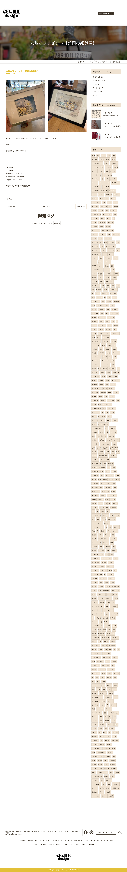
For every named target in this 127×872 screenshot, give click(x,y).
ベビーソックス (105, 460)
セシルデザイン (108, 274)
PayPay (106, 622)
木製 (113, 270)
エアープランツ (107, 404)
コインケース (103, 693)
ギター (101, 226)
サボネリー (106, 341)
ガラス (100, 262)
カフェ (104, 155)
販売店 (107, 266)
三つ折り (114, 471)
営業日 (117, 475)
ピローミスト (106, 657)
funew (106, 313)
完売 (97, 677)
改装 (116, 725)
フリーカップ (114, 614)
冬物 (100, 642)
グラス (110, 325)
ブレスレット (108, 258)
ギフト (108, 353)
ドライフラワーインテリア (99, 191)
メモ (115, 329)
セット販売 (95, 444)
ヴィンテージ (110, 634)
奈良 (106, 396)
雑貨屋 (94, 278)
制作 (110, 649)
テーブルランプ (96, 784)
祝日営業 (104, 562)
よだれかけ (95, 460)
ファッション (96, 796)
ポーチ (114, 689)
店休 (103, 301)
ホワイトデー (114, 163)
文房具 (110, 202)
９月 (102, 475)
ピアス (104, 250)
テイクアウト (115, 183)
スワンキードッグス (97, 614)
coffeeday (100, 499)
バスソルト (107, 756)
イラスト (100, 171)
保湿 (106, 171)
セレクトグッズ (98, 88)
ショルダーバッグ (113, 713)
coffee (108, 420)
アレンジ (112, 384)
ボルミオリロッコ (97, 626)
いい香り (94, 321)
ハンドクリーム (107, 175)
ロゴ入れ (106, 642)
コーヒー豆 (95, 246)
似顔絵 (107, 380)
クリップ (94, 282)
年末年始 (100, 586)
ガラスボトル (114, 313)
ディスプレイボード (97, 428)
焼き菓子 (106, 721)
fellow (104, 732)
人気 (117, 242)
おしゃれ (108, 792)
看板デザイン (96, 491)
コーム (101, 432)
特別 (110, 570)
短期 (104, 630)
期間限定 (94, 384)
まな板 (94, 309)
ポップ (107, 661)
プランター (95, 483)
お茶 (115, 677)
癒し (109, 234)
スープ (94, 171)
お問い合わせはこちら (106, 14)
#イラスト (48, 223)
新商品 (100, 274)
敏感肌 (113, 491)
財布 (104, 464)
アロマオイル (96, 361)
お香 (110, 357)
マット (114, 444)
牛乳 (101, 622)
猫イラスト (95, 705)
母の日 (101, 282)
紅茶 (101, 547)
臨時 (99, 479)
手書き (94, 369)
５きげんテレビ (96, 515)
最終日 (94, 416)
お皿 (102, 313)
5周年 (115, 685)
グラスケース (105, 638)
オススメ (114, 341)
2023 (107, 606)
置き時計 (112, 764)
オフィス (109, 685)
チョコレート (96, 286)
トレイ (99, 448)
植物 (99, 404)
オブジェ (110, 752)
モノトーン (113, 432)
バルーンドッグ (101, 752)
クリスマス (107, 547)
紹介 (108, 511)
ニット (116, 558)
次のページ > (81, 206)
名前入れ (110, 222)
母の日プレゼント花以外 (99, 701)
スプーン (112, 499)
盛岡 (93, 155)
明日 (111, 543)
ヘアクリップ (95, 376)
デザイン (110, 701)
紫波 (106, 499)
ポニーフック (95, 673)
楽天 (110, 527)
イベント (94, 258)
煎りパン (94, 717)
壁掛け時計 (101, 634)
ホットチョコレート (107, 230)
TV (97, 511)
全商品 (101, 384)
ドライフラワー (96, 187)
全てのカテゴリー (99, 77)
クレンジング (101, 594)
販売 (117, 452)
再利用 (94, 317)
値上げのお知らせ (103, 539)
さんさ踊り (103, 725)
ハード (116, 697)
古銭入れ (94, 693)
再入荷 (94, 452)
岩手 (105, 713)
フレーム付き (96, 665)
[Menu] (122, 11)
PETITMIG (112, 760)
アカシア (112, 396)
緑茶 (93, 681)
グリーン (111, 479)
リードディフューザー (113, 440)
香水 (113, 365)
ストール (115, 503)
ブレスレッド (111, 345)
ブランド (115, 732)
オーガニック (96, 365)
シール (94, 195)
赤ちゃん (106, 278)
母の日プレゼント (97, 697)
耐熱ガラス (116, 234)
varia (113, 665)
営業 (93, 305)
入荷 (113, 321)
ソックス (94, 582)
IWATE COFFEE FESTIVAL (110, 768)
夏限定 (94, 424)
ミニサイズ (116, 372)
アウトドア (101, 309)
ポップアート (105, 665)
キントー (108, 226)
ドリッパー (107, 262)
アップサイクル (96, 748)
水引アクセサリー (110, 246)
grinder (94, 669)
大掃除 (94, 590)
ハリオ (116, 258)
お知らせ (109, 301)
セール (103, 345)
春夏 (108, 286)
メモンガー (109, 329)
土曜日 (114, 626)
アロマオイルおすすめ (108, 361)
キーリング (113, 293)
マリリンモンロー (97, 574)
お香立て (94, 440)
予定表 (94, 479)
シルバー (111, 562)
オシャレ (112, 198)
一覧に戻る (46, 206)
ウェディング (111, 519)
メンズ (108, 372)
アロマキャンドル (102, 772)
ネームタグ (113, 539)
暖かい (102, 218)
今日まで (94, 547)
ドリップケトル (96, 653)
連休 (113, 286)
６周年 (94, 764)
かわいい (100, 195)
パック (94, 728)
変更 (114, 547)
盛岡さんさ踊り (96, 408)
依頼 (101, 349)
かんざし (110, 725)
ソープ (114, 297)
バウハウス (109, 780)
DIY (106, 428)
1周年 (101, 582)
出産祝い (114, 278)
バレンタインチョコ (97, 606)
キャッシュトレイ (108, 610)
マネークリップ (96, 464)
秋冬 (93, 511)
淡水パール (110, 566)
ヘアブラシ (101, 353)
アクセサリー (97, 91)
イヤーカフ (106, 337)
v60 (118, 649)
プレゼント (116, 784)
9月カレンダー (109, 475)
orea (93, 689)
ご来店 (115, 594)
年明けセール (115, 590)
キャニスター (115, 333)
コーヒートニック (103, 424)
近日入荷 (105, 618)
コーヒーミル (102, 669)
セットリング (108, 238)
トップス (115, 657)
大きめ (100, 503)
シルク (108, 218)
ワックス (106, 270)
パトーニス (100, 709)
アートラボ (111, 317)
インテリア (9, 199)
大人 (111, 772)
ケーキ (113, 721)
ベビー (100, 278)
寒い (93, 519)
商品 (111, 448)
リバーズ (94, 602)
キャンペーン (95, 345)
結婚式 (106, 163)
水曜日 (107, 321)
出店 (101, 258)
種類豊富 (103, 400)
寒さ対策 (105, 507)
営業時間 (98, 290)
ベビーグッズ (113, 456)
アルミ (102, 677)
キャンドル (109, 167)
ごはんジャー (115, 638)
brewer (98, 689)
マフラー (94, 507)
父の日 (94, 329)
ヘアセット (111, 400)
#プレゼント (37, 223)
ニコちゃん (107, 349)
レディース (95, 218)
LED (108, 705)
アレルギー (109, 709)
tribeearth (107, 740)
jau (101, 740)
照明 (104, 784)
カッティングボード (102, 305)
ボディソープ (105, 491)
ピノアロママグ (103, 456)
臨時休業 (109, 677)
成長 (117, 479)
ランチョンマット (105, 444)
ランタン (113, 705)
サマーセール (115, 380)
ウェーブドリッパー (97, 527)
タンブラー (113, 179)
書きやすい (95, 495)
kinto (98, 681)
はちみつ (94, 622)
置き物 (94, 586)
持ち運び (105, 543)
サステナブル (96, 301)
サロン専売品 (108, 487)
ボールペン (95, 206)
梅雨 (115, 357)
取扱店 (116, 325)
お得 (107, 384)
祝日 (105, 649)
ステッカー (112, 191)
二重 (105, 503)
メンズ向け (114, 606)
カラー (111, 254)
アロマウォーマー (113, 531)
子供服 (100, 760)
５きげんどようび (97, 776)
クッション (100, 661)
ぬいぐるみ (112, 645)
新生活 (116, 167)
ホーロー (116, 195)
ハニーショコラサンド (98, 744)
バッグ (98, 293)
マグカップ (109, 195)
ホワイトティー (96, 657)
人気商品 (100, 380)
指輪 (112, 266)
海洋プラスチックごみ (109, 748)
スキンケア (95, 372)
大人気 (104, 519)
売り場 (105, 290)
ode (110, 732)
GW (93, 290)
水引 (102, 246)
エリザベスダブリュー (98, 420)
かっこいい (104, 206)
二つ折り (110, 464)
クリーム (112, 171)
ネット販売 (107, 626)
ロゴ (114, 630)
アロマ (107, 471)
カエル (112, 582)
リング (100, 238)
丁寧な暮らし (115, 788)
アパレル (100, 210)
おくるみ (104, 645)
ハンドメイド (96, 250)
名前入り (111, 388)
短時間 (105, 479)
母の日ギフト (109, 282)
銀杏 (110, 717)
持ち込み (103, 531)
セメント (116, 772)
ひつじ (114, 349)
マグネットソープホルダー (108, 483)
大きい (112, 305)
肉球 (107, 412)
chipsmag (94, 736)
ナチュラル (95, 400)
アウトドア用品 (102, 369)
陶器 (114, 756)
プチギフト (103, 234)
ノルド (102, 372)
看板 (115, 487)
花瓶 (117, 286)
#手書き (57, 223)
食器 (108, 309)
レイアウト (104, 570)
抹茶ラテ (111, 242)
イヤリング (111, 250)
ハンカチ (110, 376)
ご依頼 (94, 210)
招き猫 (103, 673)
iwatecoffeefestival (97, 713)
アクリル (94, 578)
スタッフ (116, 673)
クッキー (94, 725)
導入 (93, 531)
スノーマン (101, 550)
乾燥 (98, 519)
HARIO (109, 392)
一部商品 (98, 618)
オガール (99, 297)
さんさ (94, 404)
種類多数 (112, 618)
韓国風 (111, 693)
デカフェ (111, 436)
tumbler (104, 681)
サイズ (94, 238)
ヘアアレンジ (96, 230)
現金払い (111, 728)
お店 (109, 630)
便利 (104, 408)
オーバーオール (96, 357)
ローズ (109, 416)
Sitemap (91, 844)
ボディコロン (101, 317)
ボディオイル (101, 416)
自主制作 (110, 574)
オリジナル (112, 369)
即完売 (107, 452)
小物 (108, 689)
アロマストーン (96, 214)
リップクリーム (96, 175)
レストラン (111, 669)
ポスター (114, 661)
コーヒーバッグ (96, 543)
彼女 (107, 614)
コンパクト (95, 475)
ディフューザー (107, 214)
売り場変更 (113, 507)
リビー (94, 325)
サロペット (116, 353)
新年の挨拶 (106, 590)
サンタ (94, 550)
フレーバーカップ (97, 523)
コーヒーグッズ (112, 495)
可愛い (106, 764)
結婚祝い (94, 792)
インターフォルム (97, 768)
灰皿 (93, 337)
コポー (102, 705)
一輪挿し (109, 744)
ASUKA (94, 760)
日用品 (111, 796)
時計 (100, 732)
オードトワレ (105, 365)
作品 (110, 206)
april (104, 689)
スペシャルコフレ (97, 756)
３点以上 (111, 578)
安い (104, 202)
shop (93, 436)
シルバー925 (95, 562)
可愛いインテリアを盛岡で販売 (18, 186)
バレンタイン (110, 602)
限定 (109, 784)
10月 (111, 515)
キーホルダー (102, 222)
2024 (93, 772)
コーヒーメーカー (97, 242)
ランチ (105, 254)
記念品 (106, 582)
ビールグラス (102, 325)
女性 (116, 376)
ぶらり (106, 776)
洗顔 (93, 709)
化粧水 (94, 649)
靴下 (115, 214)
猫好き (110, 673)
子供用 (94, 353)
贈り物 (116, 206)
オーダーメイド (104, 198)
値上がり (105, 448)
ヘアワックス (108, 697)
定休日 (101, 321)
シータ (112, 412)
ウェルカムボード (97, 163)
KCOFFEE (94, 396)
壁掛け (94, 634)
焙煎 (101, 717)
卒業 (106, 554)
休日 (117, 250)
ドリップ (115, 392)
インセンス (95, 740)
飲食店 (113, 642)
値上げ (94, 539)
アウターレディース (97, 554)
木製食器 (94, 349)
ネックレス (95, 570)
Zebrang (100, 728)
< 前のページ (11, 206)
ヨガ (108, 550)
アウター (114, 550)
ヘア (106, 179)
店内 (113, 452)
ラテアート (95, 313)
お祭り (112, 776)
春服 (107, 210)
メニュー (114, 420)
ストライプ (95, 780)
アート (99, 337)
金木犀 (113, 467)
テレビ (102, 511)
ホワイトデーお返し (97, 167)
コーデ (105, 357)
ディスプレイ (113, 290)
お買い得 (103, 392)
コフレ (114, 736)
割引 (115, 570)
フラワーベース (96, 202)
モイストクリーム (97, 487)
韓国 (93, 661)
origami (94, 456)
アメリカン (112, 428)
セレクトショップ (104, 788)
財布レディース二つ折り (98, 467)
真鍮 (93, 297)
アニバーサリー (96, 610)
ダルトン (100, 329)
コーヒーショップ (104, 183)
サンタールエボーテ (97, 471)
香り (109, 155)
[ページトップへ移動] (120, 832)
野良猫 (94, 535)
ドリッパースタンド (103, 333)
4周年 (116, 274)
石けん (109, 594)
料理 (99, 630)
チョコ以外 (115, 740)
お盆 (107, 432)
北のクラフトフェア (105, 736)
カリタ (94, 333)
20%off (94, 732)
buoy (93, 752)
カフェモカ (115, 309)
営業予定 (105, 515)
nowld (93, 594)
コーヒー (96, 95)
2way (111, 554)
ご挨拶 (94, 598)
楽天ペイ (116, 527)
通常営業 (101, 602)
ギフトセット (96, 645)
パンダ (117, 515)
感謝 (103, 286)
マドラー (94, 198)
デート (101, 792)
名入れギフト (103, 578)
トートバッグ (111, 408)
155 (115, 717)
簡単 (105, 242)
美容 (114, 155)
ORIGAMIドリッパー (97, 266)
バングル (94, 721)
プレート (106, 535)
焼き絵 (113, 159)
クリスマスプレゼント (98, 566)
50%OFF (94, 642)
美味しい (94, 234)
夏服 (101, 721)
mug (106, 728)
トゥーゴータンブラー (98, 685)
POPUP (106, 760)
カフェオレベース (102, 436)
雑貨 (98, 155)
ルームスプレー (96, 341)
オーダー (94, 226)
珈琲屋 (103, 376)
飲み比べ (106, 523)
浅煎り (100, 396)
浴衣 (117, 400)
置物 (102, 780)
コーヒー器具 (106, 653)
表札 (113, 535)
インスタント (96, 558)
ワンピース (113, 210)
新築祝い (94, 432)
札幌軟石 (102, 440)
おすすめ (94, 788)
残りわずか (95, 392)
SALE (116, 448)
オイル (94, 274)
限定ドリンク (96, 412)
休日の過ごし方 (96, 254)
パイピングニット (107, 558)
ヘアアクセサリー (97, 270)
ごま (105, 717)
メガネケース (95, 638)
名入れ (105, 388)
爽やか (94, 380)
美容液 (100, 649)
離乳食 (94, 503)
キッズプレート (96, 388)
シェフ (94, 630)
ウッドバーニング (99, 81)
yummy (94, 499)
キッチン (104, 796)
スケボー (103, 495)
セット (94, 262)
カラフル (100, 452)
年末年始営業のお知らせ (112, 586)
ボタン (100, 764)
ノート (116, 202)
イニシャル (105, 293)
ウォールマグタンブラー (105, 598)
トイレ (100, 535)
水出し (116, 598)
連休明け (116, 301)
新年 (99, 590)
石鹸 (109, 297)
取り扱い (94, 159)
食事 (93, 448)
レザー (94, 222)
